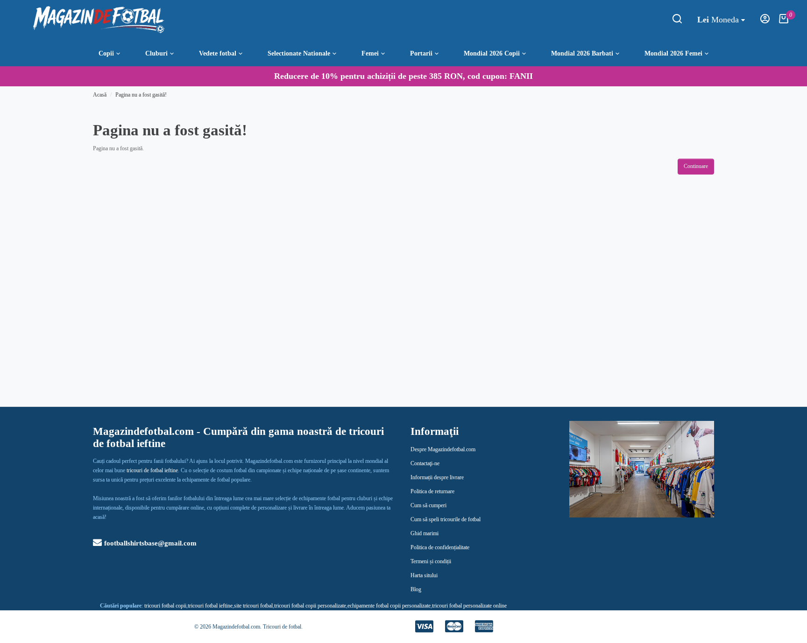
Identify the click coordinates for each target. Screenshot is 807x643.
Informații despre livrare (437, 477)
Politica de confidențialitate (440, 547)
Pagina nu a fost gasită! (141, 94)
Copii (106, 53)
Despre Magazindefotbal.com (443, 449)
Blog (416, 589)
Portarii (421, 53)
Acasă (99, 94)
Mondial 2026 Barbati (582, 53)
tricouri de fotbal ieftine (152, 470)
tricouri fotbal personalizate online (469, 605)
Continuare (696, 166)
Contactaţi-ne (425, 463)
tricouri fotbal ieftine (210, 605)
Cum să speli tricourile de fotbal (446, 519)
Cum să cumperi (428, 505)
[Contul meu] (765, 21)
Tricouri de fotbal (282, 626)
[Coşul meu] (783, 21)
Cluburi (156, 53)
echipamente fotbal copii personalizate (389, 605)
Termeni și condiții (431, 561)
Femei (370, 53)
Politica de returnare (432, 491)
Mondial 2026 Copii (492, 53)
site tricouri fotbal (253, 605)
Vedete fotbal (217, 53)
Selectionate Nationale (299, 53)
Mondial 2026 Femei (673, 53)
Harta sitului (424, 575)
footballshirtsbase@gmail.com (150, 543)
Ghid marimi (425, 533)
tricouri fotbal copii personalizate (310, 605)
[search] (677, 21)
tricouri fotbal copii (165, 605)
